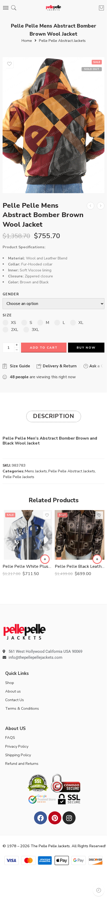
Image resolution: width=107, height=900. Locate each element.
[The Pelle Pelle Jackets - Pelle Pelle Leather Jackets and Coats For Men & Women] (54, 8)
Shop (9, 682)
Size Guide (19, 366)
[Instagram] (69, 817)
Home (27, 41)
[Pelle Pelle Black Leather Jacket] (79, 535)
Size (7, 315)
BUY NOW (86, 347)
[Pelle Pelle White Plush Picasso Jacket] (27, 535)
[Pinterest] (54, 817)
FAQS (10, 737)
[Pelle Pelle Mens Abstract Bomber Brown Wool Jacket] (53, 125)
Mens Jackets (36, 471)
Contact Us (14, 699)
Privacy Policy (16, 746)
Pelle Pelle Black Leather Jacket (79, 566)
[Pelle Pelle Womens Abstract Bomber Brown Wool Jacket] (100, 206)
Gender (11, 294)
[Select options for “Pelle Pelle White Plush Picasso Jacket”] (45, 559)
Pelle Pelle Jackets (18, 476)
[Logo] (24, 631)
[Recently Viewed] (98, 890)
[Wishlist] (9, 64)
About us (13, 691)
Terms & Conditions (22, 708)
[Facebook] (40, 817)
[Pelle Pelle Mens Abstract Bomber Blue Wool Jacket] (90, 206)
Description (53, 416)
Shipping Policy (18, 755)
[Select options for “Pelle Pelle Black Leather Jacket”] (97, 559)
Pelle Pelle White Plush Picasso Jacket (27, 566)
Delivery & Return (59, 366)
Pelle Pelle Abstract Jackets (62, 41)
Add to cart (44, 347)
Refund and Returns (21, 763)
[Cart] (101, 7)
